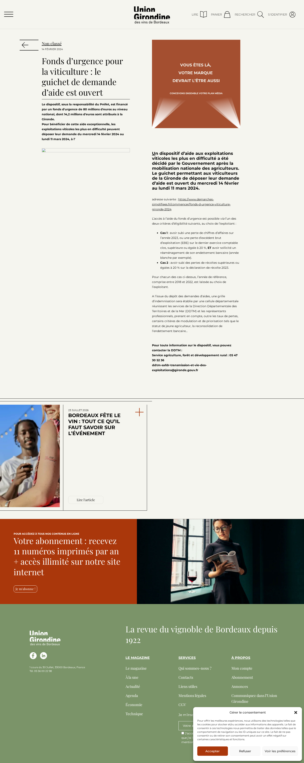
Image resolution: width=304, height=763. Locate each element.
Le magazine (136, 668)
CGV (182, 704)
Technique (134, 713)
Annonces (239, 686)
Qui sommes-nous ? (194, 668)
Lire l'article (86, 500)
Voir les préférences (280, 751)
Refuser (245, 751)
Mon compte (241, 668)
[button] (296, 712)
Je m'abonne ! (25, 589)
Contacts (185, 677)
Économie (134, 704)
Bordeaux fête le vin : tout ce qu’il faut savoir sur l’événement (94, 422)
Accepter (212, 751)
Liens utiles (187, 686)
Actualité (133, 686)
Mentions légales (192, 695)
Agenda (132, 695)
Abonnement (242, 677)
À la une (132, 677)
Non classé (52, 43)
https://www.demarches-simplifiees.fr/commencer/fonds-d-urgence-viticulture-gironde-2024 (191, 204)
